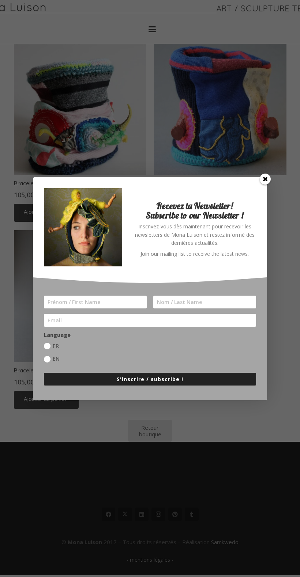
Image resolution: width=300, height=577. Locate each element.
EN (56, 358)
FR (56, 345)
